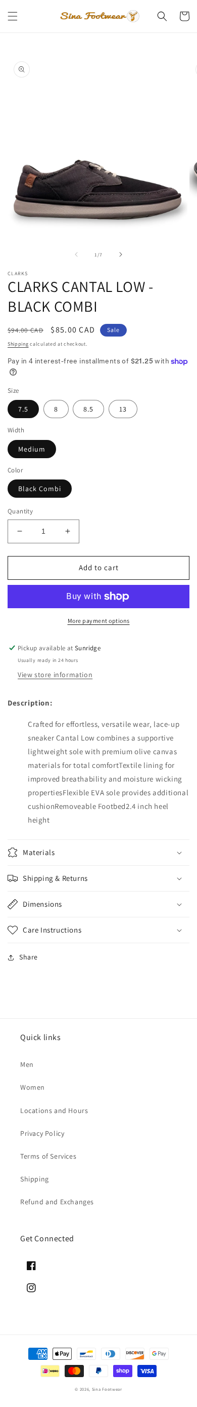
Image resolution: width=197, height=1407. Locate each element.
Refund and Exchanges (57, 1201)
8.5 (88, 409)
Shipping (18, 344)
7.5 (23, 409)
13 (123, 409)
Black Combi (39, 488)
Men (27, 1064)
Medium (31, 449)
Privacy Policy (42, 1133)
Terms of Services (48, 1156)
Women (32, 1087)
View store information (55, 674)
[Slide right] (121, 254)
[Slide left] (76, 254)
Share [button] (28, 956)
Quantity (20, 511)
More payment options (99, 620)
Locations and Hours (54, 1110)
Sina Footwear (107, 1389)
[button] (13, 16)
